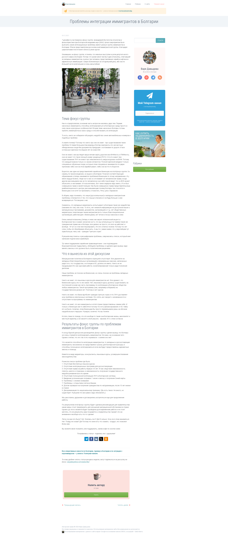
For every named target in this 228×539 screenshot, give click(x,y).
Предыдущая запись (72, 505)
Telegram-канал (159, 4)
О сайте (147, 4)
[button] (86, 439)
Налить (96, 495)
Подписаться (149, 113)
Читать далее (123, 505)
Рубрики (138, 4)
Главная (128, 4)
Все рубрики (150, 169)
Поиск (160, 40)
